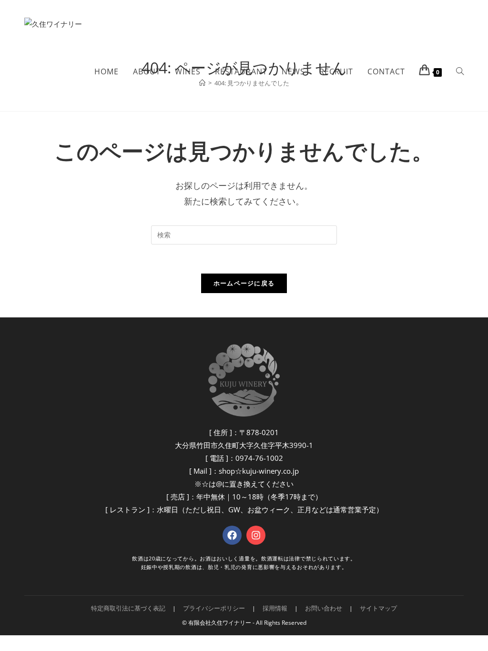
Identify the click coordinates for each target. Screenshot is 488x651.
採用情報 (275, 608)
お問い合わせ (323, 608)
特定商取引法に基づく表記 (128, 608)
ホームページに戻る (244, 283)
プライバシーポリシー (214, 608)
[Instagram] (255, 535)
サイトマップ (378, 608)
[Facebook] (232, 535)
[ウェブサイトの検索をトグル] (460, 71)
